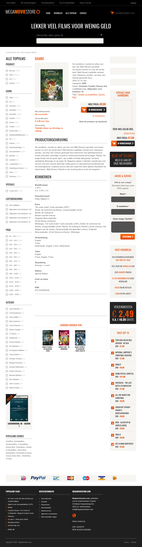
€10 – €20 (20, 240)
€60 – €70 (20, 261)
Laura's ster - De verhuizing (64, 348)
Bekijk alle (11, 529)
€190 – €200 (20, 290)
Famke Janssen (20, 371)
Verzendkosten (46, 498)
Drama (20, 143)
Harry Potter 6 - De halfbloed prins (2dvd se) (80, 349)
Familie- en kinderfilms (87, 94)
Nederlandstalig (20, 147)
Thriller (20, 127)
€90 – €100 (20, 274)
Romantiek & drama (23, 453)
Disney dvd (20, 131)
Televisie (20, 176)
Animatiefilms (19, 441)
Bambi (34, 52)
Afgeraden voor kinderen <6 (20, 222)
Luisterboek (20, 164)
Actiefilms (9, 441)
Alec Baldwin (20, 379)
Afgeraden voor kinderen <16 (20, 209)
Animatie (20, 110)
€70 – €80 (20, 265)
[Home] (23, 12)
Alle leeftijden (20, 205)
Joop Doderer (20, 355)
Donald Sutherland (20, 367)
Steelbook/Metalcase (20, 135)
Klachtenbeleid (46, 508)
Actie (20, 172)
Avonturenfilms (11, 444)
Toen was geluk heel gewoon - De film (123, 342)
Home (48, 13)
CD (20, 79)
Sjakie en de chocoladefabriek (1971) (20, 504)
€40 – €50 (20, 253)
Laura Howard (20, 325)
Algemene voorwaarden (49, 514)
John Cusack (20, 384)
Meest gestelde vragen (49, 517)
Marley (118, 364)
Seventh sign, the (14, 525)
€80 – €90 (20, 270)
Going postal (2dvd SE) (124, 373)
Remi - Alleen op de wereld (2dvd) (122, 424)
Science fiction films (13, 456)
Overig (20, 83)
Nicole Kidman (20, 342)
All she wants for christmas (122, 396)
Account (133, 2)
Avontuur (20, 106)
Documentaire (20, 152)
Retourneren (45, 504)
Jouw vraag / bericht (123, 219)
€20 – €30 (20, 245)
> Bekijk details (129, 133)
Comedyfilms (23, 444)
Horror (20, 122)
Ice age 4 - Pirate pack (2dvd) (18, 519)
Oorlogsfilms (10, 453)
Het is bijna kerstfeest (124, 443)
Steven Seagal (20, 330)
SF (19, 139)
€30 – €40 (20, 249)
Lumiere (20, 160)
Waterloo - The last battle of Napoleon (123, 384)
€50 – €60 (20, 257)
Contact (83, 13)
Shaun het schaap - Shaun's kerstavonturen (123, 410)
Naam (123, 194)
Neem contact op (78, 521)
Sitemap (133, 542)
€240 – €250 (20, 294)
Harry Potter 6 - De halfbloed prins (47, 349)
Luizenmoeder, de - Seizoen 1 (19, 424)
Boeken (20, 156)
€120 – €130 (20, 282)
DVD (20, 75)
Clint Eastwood (20, 313)
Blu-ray (20, 71)
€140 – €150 (20, 286)
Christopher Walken (20, 350)
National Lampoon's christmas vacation (123, 354)
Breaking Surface (14, 522)
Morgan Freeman (20, 363)
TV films (9, 459)
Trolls (118, 434)
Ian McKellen (20, 346)
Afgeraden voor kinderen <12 (20, 214)
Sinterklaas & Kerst (20, 168)
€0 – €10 (20, 236)
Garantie (44, 501)
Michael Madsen (20, 375)
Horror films (21, 450)
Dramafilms (20, 447)
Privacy (126, 542)
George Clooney (20, 359)
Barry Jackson (20, 321)
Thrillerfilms (26, 456)
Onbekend (20, 338)
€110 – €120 (20, 278)
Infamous (11, 516)
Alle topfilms (71, 13)
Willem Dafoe (20, 388)
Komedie (20, 114)
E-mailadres (123, 206)
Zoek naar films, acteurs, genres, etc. (49, 35)
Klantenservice (46, 511)
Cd (19, 102)
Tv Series (20, 334)
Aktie (20, 98)
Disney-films (10, 447)
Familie (20, 118)
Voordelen (58, 13)
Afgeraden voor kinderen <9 (20, 218)
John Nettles (20, 317)
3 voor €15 (20, 191)
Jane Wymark (20, 309)
